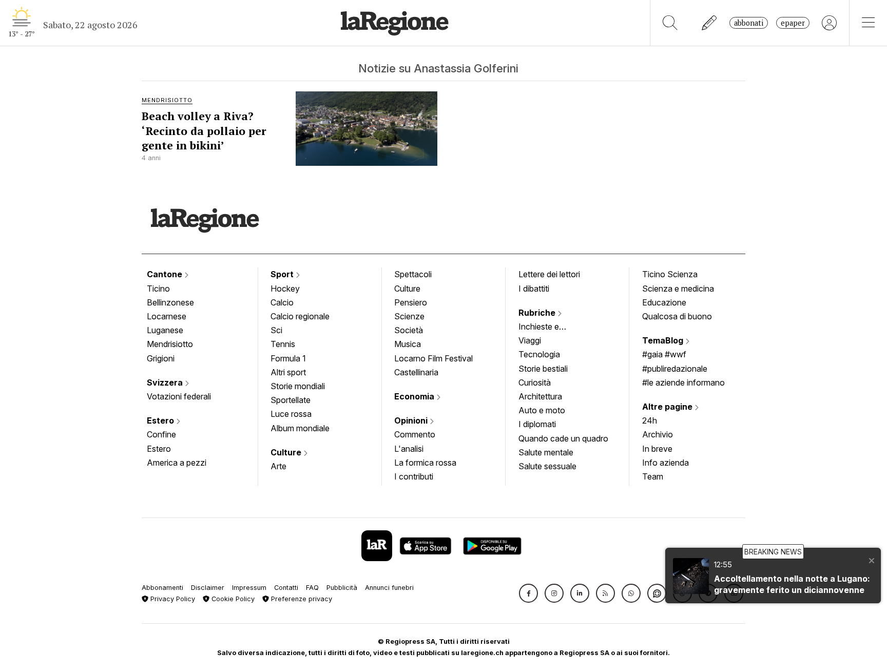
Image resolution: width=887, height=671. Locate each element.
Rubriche (537, 313)
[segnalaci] (709, 23)
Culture (287, 452)
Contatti (286, 587)
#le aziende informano (683, 382)
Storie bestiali (543, 368)
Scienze (409, 316)
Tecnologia (539, 354)
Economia (415, 396)
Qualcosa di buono (677, 316)
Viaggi (529, 340)
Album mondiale (300, 428)
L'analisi (408, 449)
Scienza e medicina (678, 288)
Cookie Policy (232, 599)
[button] (528, 593)
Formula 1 (288, 358)
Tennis (283, 344)
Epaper (793, 23)
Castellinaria (416, 372)
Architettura (540, 396)
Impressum (249, 587)
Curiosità (534, 382)
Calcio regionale (300, 316)
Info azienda (665, 462)
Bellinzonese (170, 302)
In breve (657, 449)
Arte (278, 466)
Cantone (165, 274)
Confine (161, 434)
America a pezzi (176, 462)
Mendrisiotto (170, 344)
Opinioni (412, 420)
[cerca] (670, 23)
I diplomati (537, 424)
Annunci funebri (389, 587)
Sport (283, 274)
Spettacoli (413, 274)
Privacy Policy (171, 599)
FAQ (312, 587)
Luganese (165, 330)
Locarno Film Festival (433, 358)
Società (408, 330)
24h (649, 420)
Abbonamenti (162, 587)
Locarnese (166, 316)
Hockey (285, 288)
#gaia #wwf (664, 354)
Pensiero (410, 302)
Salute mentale (545, 452)
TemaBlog (663, 340)
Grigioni (161, 358)
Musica (407, 344)
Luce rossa (291, 414)
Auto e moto (541, 410)
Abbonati (748, 23)
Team (652, 476)
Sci (276, 330)
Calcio (282, 302)
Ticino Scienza (670, 274)
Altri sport (288, 372)
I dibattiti (533, 288)
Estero (161, 420)
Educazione (664, 302)
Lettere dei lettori (549, 274)
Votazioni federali (179, 396)
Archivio (657, 434)
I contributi (413, 476)
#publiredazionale (674, 368)
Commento (414, 434)
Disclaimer (207, 587)
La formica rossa (425, 462)
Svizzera (166, 382)
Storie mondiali (298, 386)
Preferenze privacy (300, 599)
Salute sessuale (547, 466)
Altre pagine (668, 406)
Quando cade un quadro (563, 438)
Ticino (158, 288)
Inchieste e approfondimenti (548, 327)
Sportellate (291, 400)
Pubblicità (341, 587)
